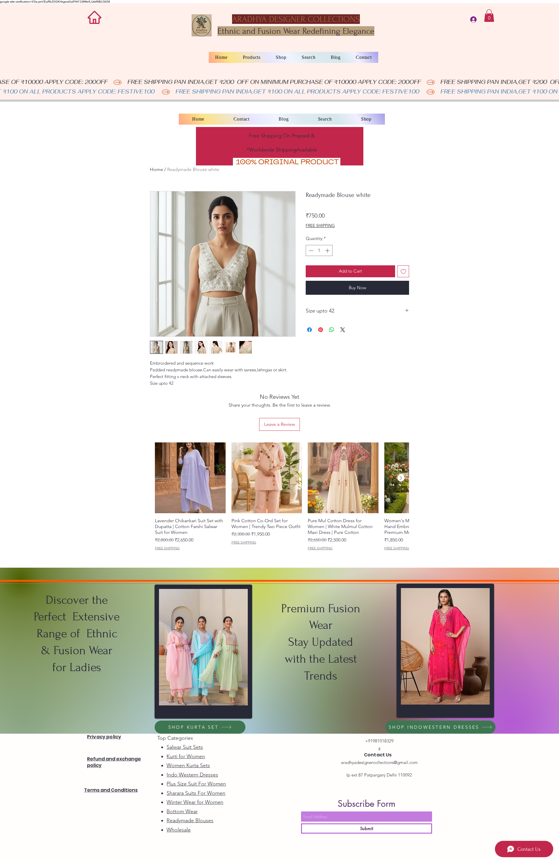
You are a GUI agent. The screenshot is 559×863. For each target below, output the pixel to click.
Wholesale (179, 830)
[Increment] (328, 250)
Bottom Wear (182, 811)
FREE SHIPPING (320, 225)
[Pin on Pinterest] (320, 329)
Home (156, 169)
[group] (282, 496)
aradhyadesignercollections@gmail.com (379, 762)
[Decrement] (310, 250)
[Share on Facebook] (309, 329)
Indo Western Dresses (192, 775)
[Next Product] (400, 477)
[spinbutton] (319, 250)
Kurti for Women (186, 756)
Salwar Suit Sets (185, 747)
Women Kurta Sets (188, 765)
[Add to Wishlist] (403, 271)
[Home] (94, 17)
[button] (489, 15)
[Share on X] (342, 329)
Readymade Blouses (190, 820)
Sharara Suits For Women (196, 793)
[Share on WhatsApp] (331, 329)
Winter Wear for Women (195, 802)
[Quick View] (190, 477)
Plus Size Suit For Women (196, 784)
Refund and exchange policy (114, 762)
